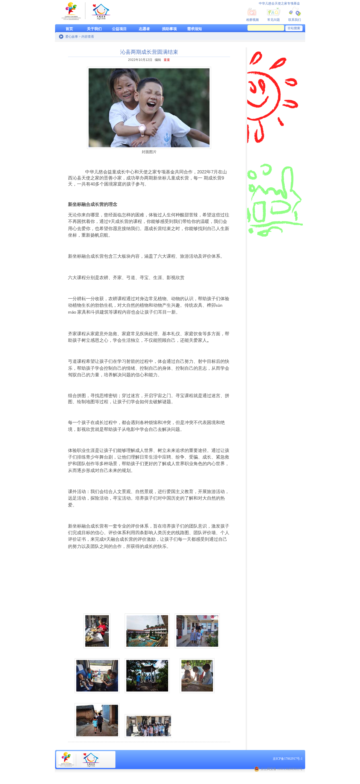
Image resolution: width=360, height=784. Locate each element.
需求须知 (194, 29)
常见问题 (273, 20)
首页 (69, 29)
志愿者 (144, 29)
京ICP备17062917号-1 (288, 759)
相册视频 (252, 20)
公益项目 (119, 29)
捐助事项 (169, 29)
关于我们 (94, 29)
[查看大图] (98, 627)
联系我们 (294, 20)
